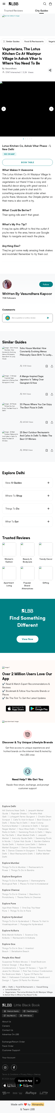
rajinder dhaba (19, 813)
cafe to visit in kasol (23, 819)
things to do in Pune (20, 910)
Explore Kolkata (10, 930)
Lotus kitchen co (12, 989)
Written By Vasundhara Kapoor (27, 293)
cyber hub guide (22, 841)
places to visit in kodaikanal (34, 883)
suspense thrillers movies (15, 961)
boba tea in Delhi (18, 822)
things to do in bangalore (15, 880)
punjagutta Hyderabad (32, 924)
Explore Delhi (9, 806)
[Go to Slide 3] (27, 138)
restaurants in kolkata (24, 938)
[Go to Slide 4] (29, 138)
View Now (27, 639)
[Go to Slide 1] (23, 138)
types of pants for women (25, 980)
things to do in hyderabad (15, 921)
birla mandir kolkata (12, 934)
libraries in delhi (29, 826)
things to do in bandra (22, 870)
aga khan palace (10, 907)
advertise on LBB (10, 1034)
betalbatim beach (20, 951)
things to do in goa (12, 948)
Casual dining (42, 987)
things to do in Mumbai (14, 867)
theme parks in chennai (29, 897)
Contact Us (7, 1030)
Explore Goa (8, 944)
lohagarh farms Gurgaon (22, 816)
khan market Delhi (26, 835)
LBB (3, 987)
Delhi (11, 987)
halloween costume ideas (22, 977)
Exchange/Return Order (13, 1041)
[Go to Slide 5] (31, 138)
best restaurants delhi (21, 853)
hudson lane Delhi (26, 844)
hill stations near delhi (13, 810)
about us (6, 1021)
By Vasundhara (9, 68)
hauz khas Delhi (27, 829)
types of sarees (27, 968)
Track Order (7, 1046)
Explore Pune (9, 903)
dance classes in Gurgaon (21, 850)
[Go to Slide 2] (25, 138)
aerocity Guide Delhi (22, 838)
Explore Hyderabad (12, 917)
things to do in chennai (14, 894)
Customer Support (11, 1050)
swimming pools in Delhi (30, 832)
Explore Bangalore (12, 876)
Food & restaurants (24, 987)
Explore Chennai (11, 890)
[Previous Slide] (3, 109)
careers (6, 1026)
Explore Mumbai (10, 863)
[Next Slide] (51, 109)
